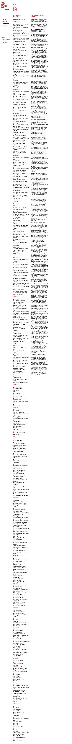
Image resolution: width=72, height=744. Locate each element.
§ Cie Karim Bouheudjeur (19, 171)
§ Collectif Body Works (18, 679)
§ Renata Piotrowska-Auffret (20, 212)
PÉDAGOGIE (5, 22)
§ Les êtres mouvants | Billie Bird (21, 138)
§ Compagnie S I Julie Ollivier (20, 68)
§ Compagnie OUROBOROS (19, 509)
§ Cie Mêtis (15, 725)
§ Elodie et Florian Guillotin (19, 162)
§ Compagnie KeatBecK (18, 541)
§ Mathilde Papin (17, 327)
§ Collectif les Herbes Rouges (20, 291)
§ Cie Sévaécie (16, 674)
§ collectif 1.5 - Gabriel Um (19, 448)
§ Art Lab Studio (17, 563)
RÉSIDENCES (5, 24)
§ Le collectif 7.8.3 (17, 30)
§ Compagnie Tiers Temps (19, 508)
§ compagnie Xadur (17, 417)
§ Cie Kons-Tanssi (17, 699)
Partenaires (5, 42)
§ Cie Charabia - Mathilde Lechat (20, 685)
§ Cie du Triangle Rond (18, 611)
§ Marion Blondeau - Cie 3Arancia (21, 214)
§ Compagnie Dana (17, 511)
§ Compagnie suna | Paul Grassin (20, 82)
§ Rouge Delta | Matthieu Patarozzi (21, 71)
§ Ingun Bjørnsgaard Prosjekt (20, 503)
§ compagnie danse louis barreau (20, 178)
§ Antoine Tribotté (17, 54)
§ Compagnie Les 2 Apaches (19, 502)
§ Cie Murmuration (17, 396)
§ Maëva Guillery (17, 165)
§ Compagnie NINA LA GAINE (20, 671)
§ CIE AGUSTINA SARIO (18, 58)
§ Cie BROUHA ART (17, 426)
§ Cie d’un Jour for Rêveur (19, 737)
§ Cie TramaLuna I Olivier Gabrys (20, 363)
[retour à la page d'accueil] (6, 6)
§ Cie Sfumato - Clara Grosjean (20, 146)
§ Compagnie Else (17, 638)
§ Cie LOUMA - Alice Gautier (19, 454)
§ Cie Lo (15, 404)
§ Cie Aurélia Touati (17, 387)
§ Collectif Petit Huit (17, 388)
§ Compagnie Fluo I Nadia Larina (20, 319)
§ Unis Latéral (16, 629)
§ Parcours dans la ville (18, 473)
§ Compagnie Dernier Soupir (19, 651)
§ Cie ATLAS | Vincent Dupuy (19, 121)
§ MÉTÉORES (16, 530)
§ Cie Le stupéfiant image (19, 233)
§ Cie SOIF (15, 701)
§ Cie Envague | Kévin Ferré (19, 135)
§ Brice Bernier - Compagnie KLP (21, 635)
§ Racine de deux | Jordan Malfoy (20, 176)
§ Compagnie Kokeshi (18, 637)
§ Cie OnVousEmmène (18, 673)
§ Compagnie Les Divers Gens (20, 398)
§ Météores (15, 481)
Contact (4, 41)
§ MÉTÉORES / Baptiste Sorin (20, 572)
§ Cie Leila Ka (16, 410)
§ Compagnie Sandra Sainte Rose (21, 641)
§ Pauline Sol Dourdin (18, 304)
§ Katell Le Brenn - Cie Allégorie (20, 456)
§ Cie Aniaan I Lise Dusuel (19, 151)
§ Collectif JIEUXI (17, 580)
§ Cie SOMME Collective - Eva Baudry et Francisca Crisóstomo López (20, 272)
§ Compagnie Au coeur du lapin (20, 589)
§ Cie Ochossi (16, 707)
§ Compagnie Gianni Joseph (19, 593)
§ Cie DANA (16, 423)
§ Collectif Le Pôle (17, 709)
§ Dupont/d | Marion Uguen (19, 164)
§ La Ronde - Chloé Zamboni (19, 278)
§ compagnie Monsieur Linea (20, 522)
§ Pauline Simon (17, 564)
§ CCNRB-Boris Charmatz (19, 428)
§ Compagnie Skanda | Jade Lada (20, 87)
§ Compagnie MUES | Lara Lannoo (21, 60)
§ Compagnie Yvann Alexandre (20, 596)
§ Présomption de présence (19, 392)
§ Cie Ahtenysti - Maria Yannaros (20, 285)
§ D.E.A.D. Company (17, 740)
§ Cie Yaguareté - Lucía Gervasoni (21, 225)
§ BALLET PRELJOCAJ (18, 409)
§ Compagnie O (16, 516)
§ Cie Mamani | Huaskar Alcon (20, 66)
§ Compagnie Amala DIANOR (20, 267)
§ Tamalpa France (17, 399)
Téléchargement (6, 39)
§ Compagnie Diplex (17, 586)
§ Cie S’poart (16, 723)
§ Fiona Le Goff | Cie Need (19, 184)
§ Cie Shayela (16, 695)
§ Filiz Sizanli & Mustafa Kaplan (20, 464)
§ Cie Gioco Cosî (17, 677)
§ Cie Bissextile (16, 626)
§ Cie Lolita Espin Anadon (19, 395)
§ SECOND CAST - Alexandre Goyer (21, 283)
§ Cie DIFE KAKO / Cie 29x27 (19, 649)
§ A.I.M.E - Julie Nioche (18, 231)
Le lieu (3, 37)
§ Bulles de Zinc (16, 453)
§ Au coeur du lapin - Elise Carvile (21, 322)
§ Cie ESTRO (16, 534)
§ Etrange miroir (17, 621)
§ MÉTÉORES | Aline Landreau (20, 195)
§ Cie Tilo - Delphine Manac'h (20, 560)
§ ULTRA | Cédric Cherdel (19, 19)
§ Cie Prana (15, 619)
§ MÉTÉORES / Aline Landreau (20, 531)
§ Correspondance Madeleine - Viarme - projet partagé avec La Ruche (20, 552)
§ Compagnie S (16, 627)
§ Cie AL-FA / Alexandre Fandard (20, 321)
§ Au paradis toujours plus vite (20, 479)
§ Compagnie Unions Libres (19, 605)
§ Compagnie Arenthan (18, 591)
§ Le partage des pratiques (19, 566)
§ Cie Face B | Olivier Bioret (19, 102)
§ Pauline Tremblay (17, 457)
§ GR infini (15, 429)
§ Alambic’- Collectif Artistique (20, 305)
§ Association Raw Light (18, 717)
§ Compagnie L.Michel (18, 654)
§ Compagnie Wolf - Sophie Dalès (21, 313)
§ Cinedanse (16, 681)
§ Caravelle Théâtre (17, 561)
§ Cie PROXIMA (16, 393)
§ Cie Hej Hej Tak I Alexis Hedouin (20, 362)
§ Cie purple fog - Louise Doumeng (21, 168)
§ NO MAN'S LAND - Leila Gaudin (21, 533)
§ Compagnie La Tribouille (19, 633)
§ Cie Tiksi (15, 618)
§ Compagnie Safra (17, 594)
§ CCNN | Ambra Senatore (19, 412)
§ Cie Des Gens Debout (18, 613)
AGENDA (4, 20)
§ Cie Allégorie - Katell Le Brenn (20, 495)
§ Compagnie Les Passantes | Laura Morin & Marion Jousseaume (20, 244)
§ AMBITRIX (16, 676)
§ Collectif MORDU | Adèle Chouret (21, 186)
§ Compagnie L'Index (18, 604)
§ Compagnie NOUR (17, 478)
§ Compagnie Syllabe (18, 447)
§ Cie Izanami (16, 390)
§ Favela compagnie (17, 632)
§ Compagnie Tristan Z (18, 597)
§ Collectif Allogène (17, 588)
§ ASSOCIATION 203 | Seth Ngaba (21, 38)
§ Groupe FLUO (16, 577)
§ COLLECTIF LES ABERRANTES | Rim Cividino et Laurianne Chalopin (21, 41)
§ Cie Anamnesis (17, 610)
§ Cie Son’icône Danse (18, 728)
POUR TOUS (5, 26)
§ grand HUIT (16, 500)
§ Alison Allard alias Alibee (19, 234)
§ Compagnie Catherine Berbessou (21, 528)
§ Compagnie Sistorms (18, 69)
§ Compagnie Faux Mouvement (20, 520)
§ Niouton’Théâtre (17, 721)
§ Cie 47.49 (15, 665)
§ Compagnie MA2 (17, 666)
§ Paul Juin (15, 61)
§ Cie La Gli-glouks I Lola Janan (20, 360)
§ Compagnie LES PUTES (19, 602)
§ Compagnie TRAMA (18, 643)
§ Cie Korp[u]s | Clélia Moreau (20, 123)
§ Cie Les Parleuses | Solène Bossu (21, 127)
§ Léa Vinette (16, 113)
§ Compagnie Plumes (18, 585)
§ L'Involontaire (16, 190)
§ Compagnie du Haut (18, 472)
